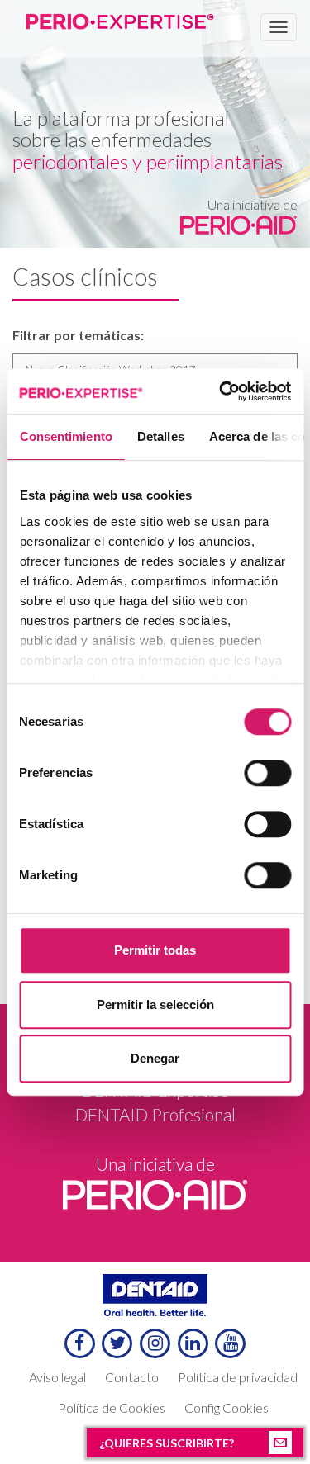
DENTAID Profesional (155, 1114)
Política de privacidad (238, 1377)
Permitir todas (155, 950)
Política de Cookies (111, 1407)
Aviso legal (57, 1377)
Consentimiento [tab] (65, 436)
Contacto (132, 1377)
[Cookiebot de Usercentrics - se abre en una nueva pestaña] (220, 391)
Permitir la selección (155, 1004)
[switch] (267, 773)
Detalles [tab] (160, 436)
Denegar (155, 1058)
